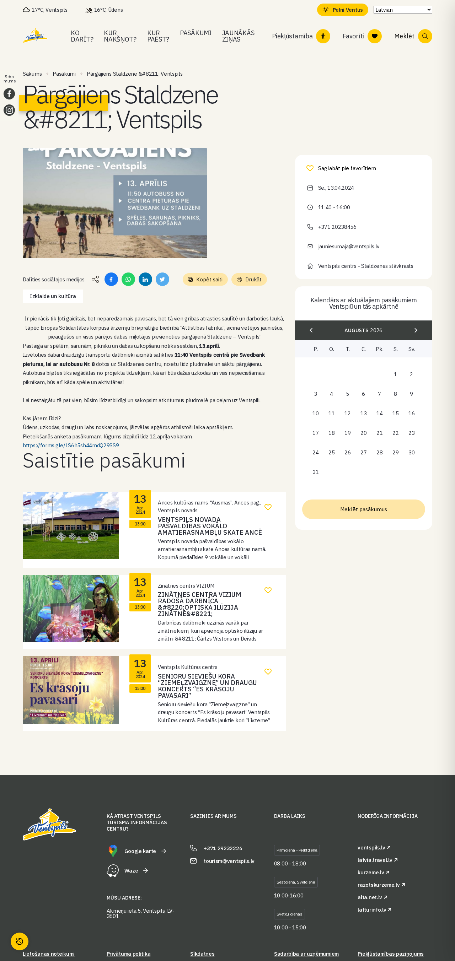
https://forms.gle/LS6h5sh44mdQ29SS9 (71, 445)
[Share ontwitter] (162, 279)
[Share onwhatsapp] (128, 279)
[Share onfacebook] (111, 279)
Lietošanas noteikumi (49, 953)
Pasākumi (196, 33)
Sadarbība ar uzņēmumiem (306, 953)
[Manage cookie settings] (19, 941)
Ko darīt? (82, 36)
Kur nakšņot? (120, 36)
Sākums (32, 73)
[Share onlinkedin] (145, 279)
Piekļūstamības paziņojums (391, 953)
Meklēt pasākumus (363, 509)
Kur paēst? (158, 36)
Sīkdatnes (202, 953)
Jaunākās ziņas (238, 36)
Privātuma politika (129, 953)
